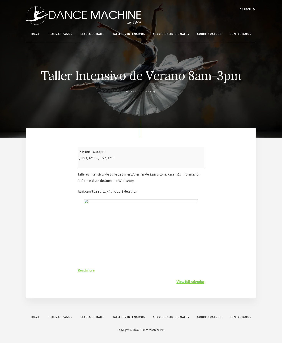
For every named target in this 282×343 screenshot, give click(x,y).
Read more (86, 270)
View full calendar (190, 282)
